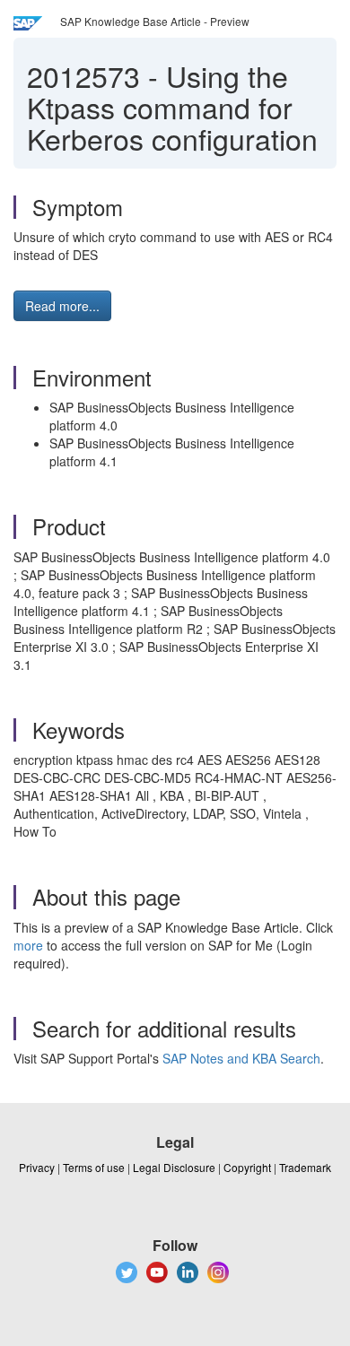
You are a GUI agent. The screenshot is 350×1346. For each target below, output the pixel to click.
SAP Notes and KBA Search (241, 1058)
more (28, 945)
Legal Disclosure (174, 1167)
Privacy (37, 1167)
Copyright (247, 1167)
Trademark (305, 1167)
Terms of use (94, 1167)
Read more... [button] (62, 306)
